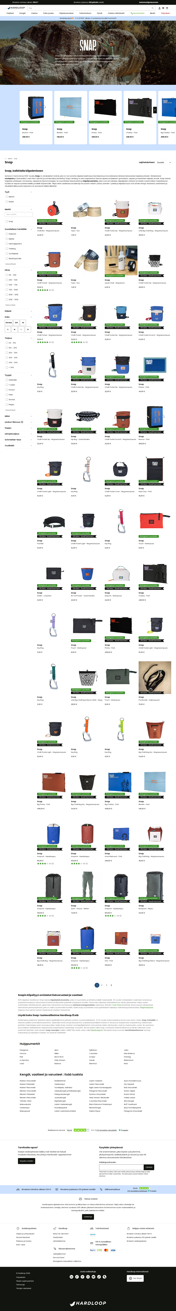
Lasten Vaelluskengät (63, 1104)
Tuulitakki (9, 446)
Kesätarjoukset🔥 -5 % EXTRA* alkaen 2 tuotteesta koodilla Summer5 (88, 18)
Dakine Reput (94, 1111)
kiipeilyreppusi (97, 1030)
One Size (9, 322)
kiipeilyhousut (124, 183)
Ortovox (23, 1053)
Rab (21, 1057)
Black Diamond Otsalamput (100, 1104)
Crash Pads (116, 1005)
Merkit (152, 13)
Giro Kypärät (129, 1084)
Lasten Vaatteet (95, 1081)
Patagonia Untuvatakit (133, 1111)
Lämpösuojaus (12, 434)
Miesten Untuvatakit (28, 1091)
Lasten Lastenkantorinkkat (65, 1111)
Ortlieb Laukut (129, 1098)
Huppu (8, 428)
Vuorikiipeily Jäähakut (63, 1087)
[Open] (31, 214)
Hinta (7, 270)
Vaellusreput (59, 1084)
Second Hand (138, 13)
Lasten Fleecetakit (96, 1084)
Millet (56, 1053)
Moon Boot (58, 1057)
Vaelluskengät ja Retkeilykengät (67, 1091)
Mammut (93, 1063)
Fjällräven (93, 1050)
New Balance (129, 1053)
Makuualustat (25, 1104)
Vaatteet (10, 13)
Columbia (93, 1053)
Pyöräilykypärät (60, 1108)
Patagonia (24, 1050)
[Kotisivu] (6, 159)
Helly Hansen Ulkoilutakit (99, 1098)
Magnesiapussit (146, 1007)
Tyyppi (8, 375)
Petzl (126, 1063)
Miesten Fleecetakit (28, 1098)
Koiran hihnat (129, 1094)
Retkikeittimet (60, 1081)
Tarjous (8, 338)
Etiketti (8, 311)
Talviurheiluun (85, 13)
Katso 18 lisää (11, 264)
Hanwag (127, 1057)
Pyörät (99, 13)
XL (28, 329)
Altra (56, 1050)
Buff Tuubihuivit (130, 1104)
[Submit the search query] (153, 8)
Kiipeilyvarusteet (67, 13)
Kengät (23, 13)
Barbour (57, 1063)
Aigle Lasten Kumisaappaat (100, 1087)
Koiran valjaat (129, 1091)
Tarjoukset (165, 13)
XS (23, 322)
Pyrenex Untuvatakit (97, 1094)
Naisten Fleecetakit (27, 1087)
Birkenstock (128, 1060)
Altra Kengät (129, 1101)
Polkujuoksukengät (62, 1094)
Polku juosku (48, 13)
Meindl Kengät (95, 1108)
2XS (16, 322)
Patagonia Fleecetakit (98, 1091)
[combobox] (19, 214)
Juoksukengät (60, 1098)
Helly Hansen (59, 1060)
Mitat (7, 416)
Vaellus (34, 13)
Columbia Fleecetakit (98, 1101)
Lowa (22, 1063)
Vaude (92, 1060)
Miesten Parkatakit (27, 1094)
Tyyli (7, 192)
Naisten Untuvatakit (28, 1081)
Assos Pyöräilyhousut (132, 1081)
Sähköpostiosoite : (108, 1162)
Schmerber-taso (13, 440)
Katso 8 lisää (10, 410)
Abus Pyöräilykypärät (132, 1108)
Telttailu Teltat (25, 1101)
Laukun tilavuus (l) (14, 422)
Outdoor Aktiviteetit (116, 13)
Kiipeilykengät (60, 1101)
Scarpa (92, 1057)
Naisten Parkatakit (27, 1084)
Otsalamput (24, 1108)
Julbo (126, 1050)
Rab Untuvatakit (130, 1087)
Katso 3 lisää (10, 305)
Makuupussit (25, 1111)
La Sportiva (24, 1060)
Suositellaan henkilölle (16, 229)
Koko (7, 317)
